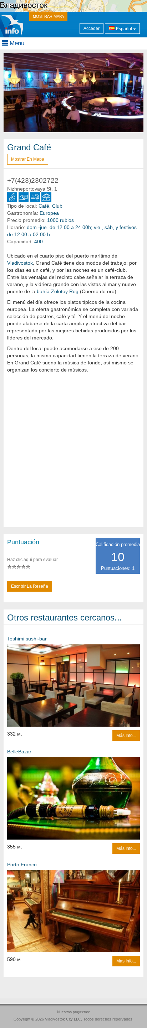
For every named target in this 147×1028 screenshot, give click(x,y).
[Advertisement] (73, 453)
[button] (14, 92)
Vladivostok (20, 263)
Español (124, 28)
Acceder (91, 28)
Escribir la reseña (29, 586)
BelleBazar (19, 751)
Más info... (126, 735)
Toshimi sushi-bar (27, 639)
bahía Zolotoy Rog (57, 291)
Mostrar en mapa (27, 159)
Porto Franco (22, 864)
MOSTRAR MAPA (48, 16)
